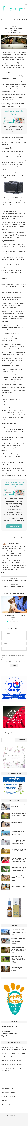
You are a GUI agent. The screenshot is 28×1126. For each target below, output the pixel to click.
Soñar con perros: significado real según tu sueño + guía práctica (18, 815)
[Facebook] (7, 1115)
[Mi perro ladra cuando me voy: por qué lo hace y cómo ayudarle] (5, 969)
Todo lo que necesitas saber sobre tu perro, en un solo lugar (14, 113)
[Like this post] (14, 537)
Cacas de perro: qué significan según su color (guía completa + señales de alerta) (18, 878)
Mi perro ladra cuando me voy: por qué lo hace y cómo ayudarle (18, 969)
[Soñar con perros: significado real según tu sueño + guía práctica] (5, 816)
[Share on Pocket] (22, 537)
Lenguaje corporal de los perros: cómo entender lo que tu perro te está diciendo (18, 949)
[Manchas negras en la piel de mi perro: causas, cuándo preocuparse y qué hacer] (5, 869)
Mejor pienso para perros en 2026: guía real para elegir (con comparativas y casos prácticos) (18, 860)
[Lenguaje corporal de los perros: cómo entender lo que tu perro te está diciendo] (5, 950)
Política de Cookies (7, 1088)
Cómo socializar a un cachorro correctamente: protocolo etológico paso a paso (18, 959)
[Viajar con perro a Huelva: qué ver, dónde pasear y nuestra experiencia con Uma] (5, 932)
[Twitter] (14, 19)
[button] (2, 609)
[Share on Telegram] (21, 537)
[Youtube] (19, 19)
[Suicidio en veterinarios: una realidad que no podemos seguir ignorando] (14, 604)
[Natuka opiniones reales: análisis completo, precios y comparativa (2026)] (5, 887)
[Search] (26, 19)
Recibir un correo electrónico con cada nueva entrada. (13, 662)
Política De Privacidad (8, 1092)
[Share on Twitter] (17, 537)
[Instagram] (11, 1115)
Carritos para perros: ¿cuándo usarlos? (16, 823)
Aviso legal (4, 1084)
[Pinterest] (17, 19)
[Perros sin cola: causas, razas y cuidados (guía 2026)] (5, 851)
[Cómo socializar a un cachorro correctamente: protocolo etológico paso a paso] (5, 959)
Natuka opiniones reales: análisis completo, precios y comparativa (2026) (18, 886)
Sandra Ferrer (13, 32)
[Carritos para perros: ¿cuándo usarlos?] (5, 824)
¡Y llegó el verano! (17, 1060)
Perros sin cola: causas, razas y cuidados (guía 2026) (18, 850)
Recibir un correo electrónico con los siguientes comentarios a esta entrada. (13, 656)
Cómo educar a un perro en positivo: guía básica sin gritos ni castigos (18, 940)
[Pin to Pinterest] (18, 537)
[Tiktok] (24, 19)
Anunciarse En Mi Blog (8, 1096)
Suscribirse (21, 740)
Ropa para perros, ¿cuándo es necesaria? (18, 805)
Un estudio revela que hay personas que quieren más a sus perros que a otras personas (18, 833)
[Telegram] (22, 19)
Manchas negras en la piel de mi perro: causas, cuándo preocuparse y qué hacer (18, 869)
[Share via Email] (24, 537)
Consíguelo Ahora (14, 526)
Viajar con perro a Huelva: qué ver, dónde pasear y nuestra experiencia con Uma (18, 931)
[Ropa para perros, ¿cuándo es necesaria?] (5, 807)
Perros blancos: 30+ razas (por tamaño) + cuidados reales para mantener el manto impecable (18, 842)
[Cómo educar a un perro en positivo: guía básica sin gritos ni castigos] (5, 941)
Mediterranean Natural (9, 1026)
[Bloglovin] (20, 19)
